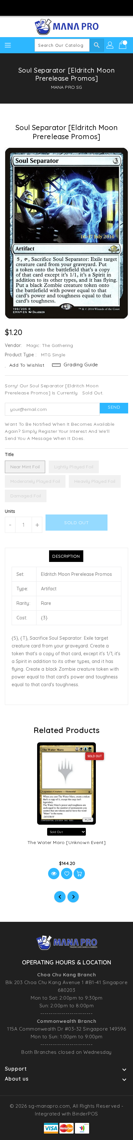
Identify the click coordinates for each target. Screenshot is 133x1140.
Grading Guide (81, 364)
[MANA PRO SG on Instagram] (60, 7)
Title (9, 454)
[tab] (66, 556)
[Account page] (110, 45)
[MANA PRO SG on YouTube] (72, 7)
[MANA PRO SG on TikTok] (85, 7)
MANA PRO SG (66, 87)
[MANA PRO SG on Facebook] (48, 7)
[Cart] (123, 45)
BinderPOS (85, 1114)
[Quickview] (53, 873)
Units (10, 511)
